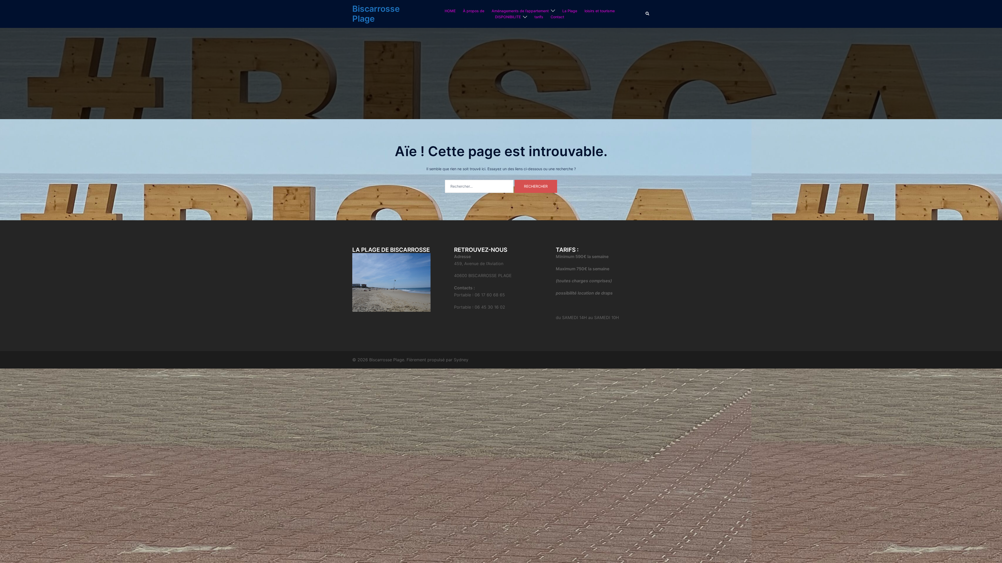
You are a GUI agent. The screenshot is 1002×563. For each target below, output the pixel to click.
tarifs (538, 17)
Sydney (461, 359)
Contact (557, 17)
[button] (648, 14)
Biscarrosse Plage (376, 14)
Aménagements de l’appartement (520, 11)
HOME (450, 11)
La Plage (569, 11)
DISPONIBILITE (508, 17)
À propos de (473, 11)
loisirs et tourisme (599, 11)
